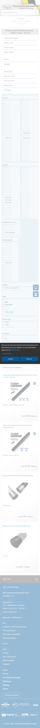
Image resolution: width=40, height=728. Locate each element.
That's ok (29, 359)
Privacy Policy (15, 350)
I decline (10, 359)
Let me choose (6, 353)
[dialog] (20, 364)
